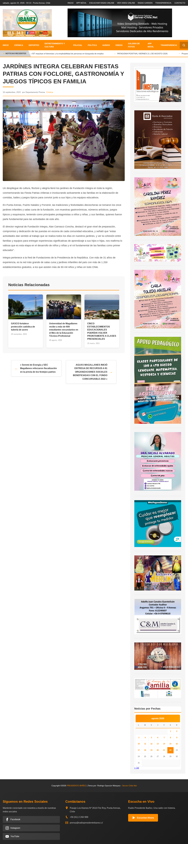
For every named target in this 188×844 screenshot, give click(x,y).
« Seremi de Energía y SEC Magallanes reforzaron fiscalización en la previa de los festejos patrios (38, 368)
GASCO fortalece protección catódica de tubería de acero (23, 326)
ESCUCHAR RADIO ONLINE (101, 3)
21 (164, 750)
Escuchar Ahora (145, 818)
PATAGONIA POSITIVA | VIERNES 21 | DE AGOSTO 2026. (137, 53)
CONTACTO (180, 3)
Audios (106, 45)
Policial (77, 45)
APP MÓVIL (81, 3)
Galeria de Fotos (134, 45)
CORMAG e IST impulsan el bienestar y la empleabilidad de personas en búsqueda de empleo (56, 53)
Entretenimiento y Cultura (55, 45)
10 (139, 744)
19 (151, 750)
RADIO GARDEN (145, 3)
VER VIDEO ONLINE (126, 3)
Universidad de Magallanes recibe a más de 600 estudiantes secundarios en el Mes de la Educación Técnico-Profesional (63, 329)
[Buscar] (184, 45)
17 (139, 750)
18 (145, 750)
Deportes (34, 45)
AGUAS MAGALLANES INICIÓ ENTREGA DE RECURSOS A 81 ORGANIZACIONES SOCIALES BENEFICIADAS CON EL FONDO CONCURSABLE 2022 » (90, 372)
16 (177, 744)
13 (158, 744)
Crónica (18, 45)
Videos (118, 45)
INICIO (70, 3)
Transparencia (169, 45)
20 (158, 750)
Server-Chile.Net (129, 785)
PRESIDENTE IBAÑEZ (76, 785)
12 (151, 744)
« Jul (136, 768)
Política (92, 45)
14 (164, 744)
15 (170, 744)
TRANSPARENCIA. (163, 3)
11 (145, 744)
